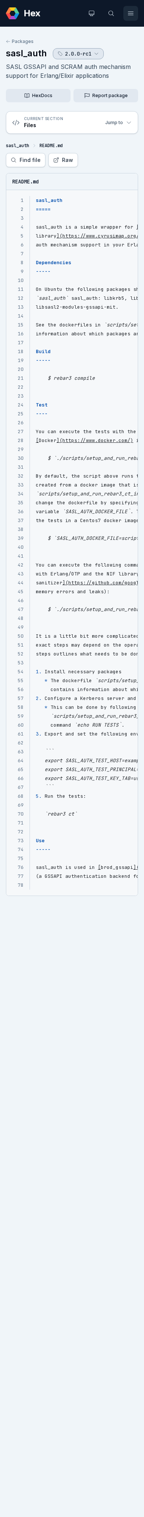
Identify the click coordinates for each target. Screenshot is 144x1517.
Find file (30, 160)
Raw (67, 160)
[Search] (111, 13)
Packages (23, 41)
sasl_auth (26, 53)
